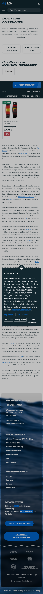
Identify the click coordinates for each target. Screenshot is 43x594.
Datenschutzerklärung (21, 310)
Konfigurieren (20, 320)
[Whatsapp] (28, 588)
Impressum (9, 314)
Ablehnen (9, 320)
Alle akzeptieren (33, 321)
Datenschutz (22, 314)
